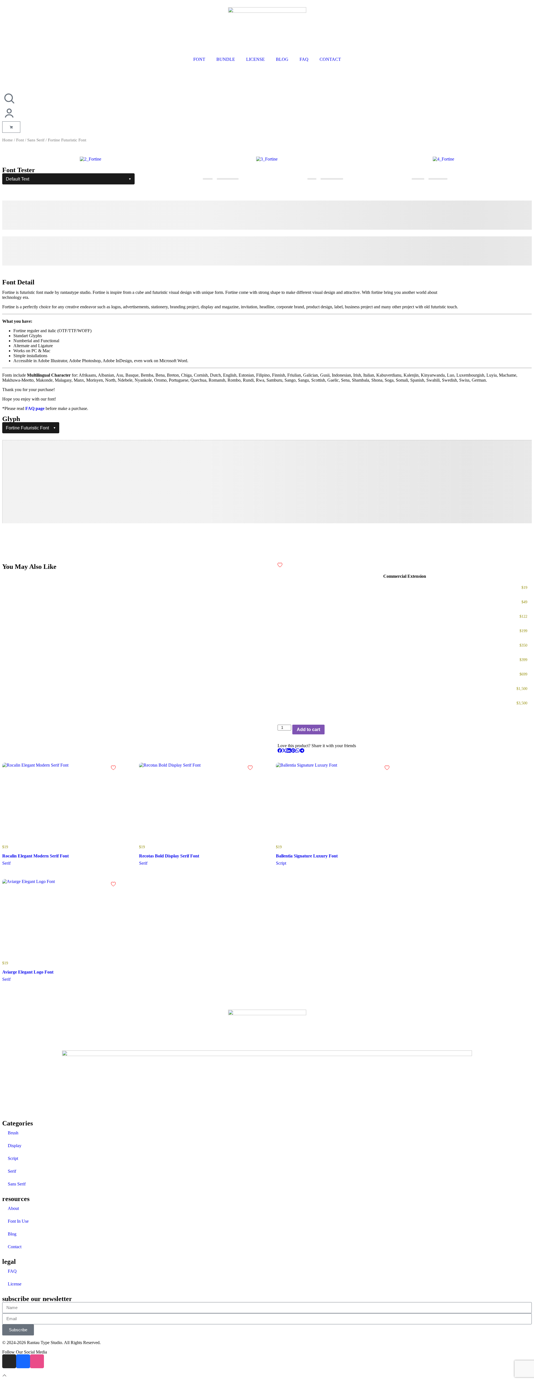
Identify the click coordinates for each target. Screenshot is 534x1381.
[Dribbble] (37, 1361)
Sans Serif (35, 140)
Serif (12, 1171)
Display (14, 1145)
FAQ (304, 59)
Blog (12, 1234)
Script (13, 1158)
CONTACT (330, 59)
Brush (13, 1132)
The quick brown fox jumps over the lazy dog (180, 215)
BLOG (282, 59)
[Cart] (11, 127)
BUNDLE (225, 59)
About (13, 1208)
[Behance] (23, 1361)
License (14, 1284)
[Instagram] (9, 1361)
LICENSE (255, 59)
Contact (14, 1246)
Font (20, 140)
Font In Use (18, 1221)
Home (7, 140)
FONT (199, 59)
